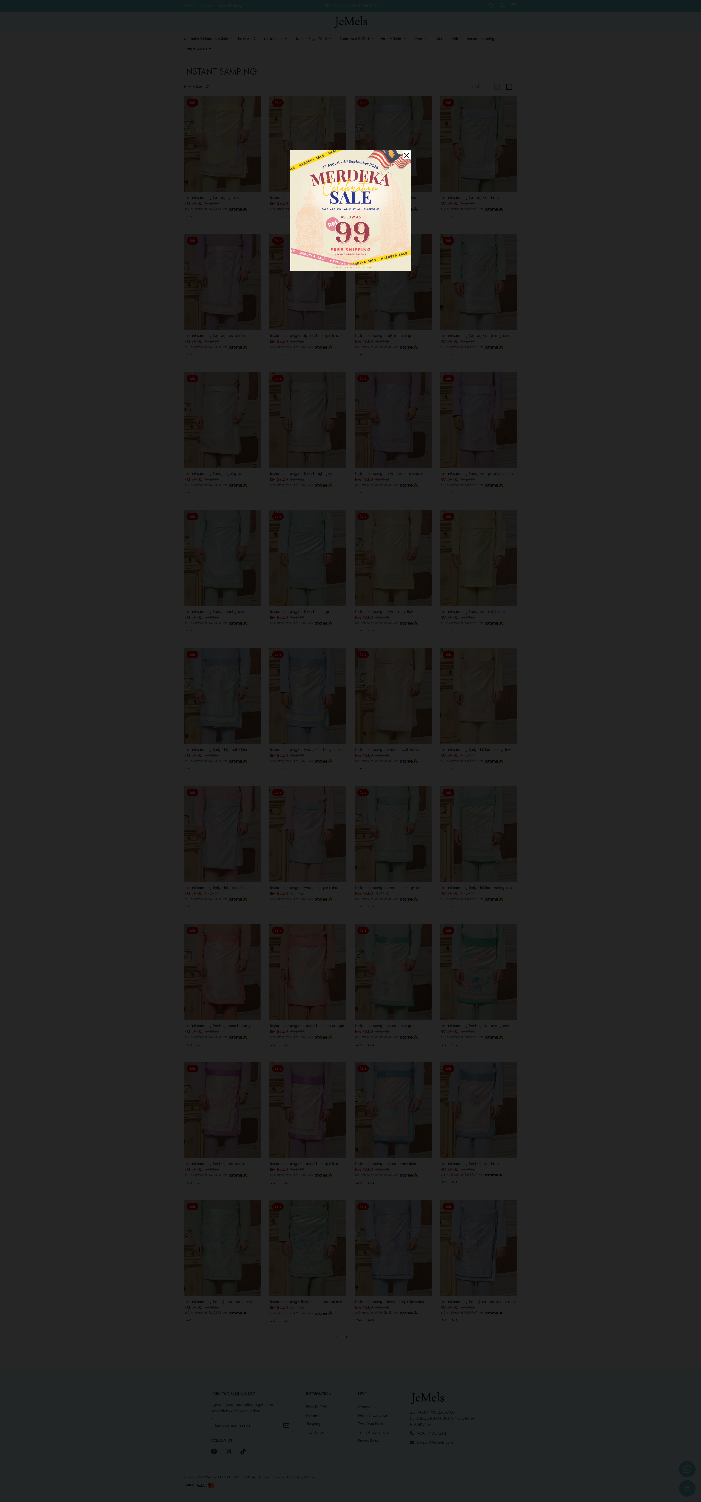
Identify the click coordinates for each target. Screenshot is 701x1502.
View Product (75, 1490)
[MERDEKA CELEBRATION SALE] (350, 209)
